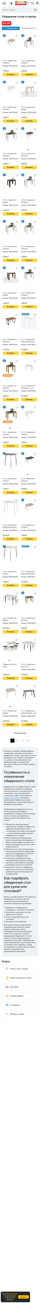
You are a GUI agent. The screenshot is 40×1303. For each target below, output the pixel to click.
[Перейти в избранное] (27, 4)
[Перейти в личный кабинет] (37, 4)
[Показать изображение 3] (30, 149)
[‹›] (29, 137)
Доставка (14, 987)
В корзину (10, 74)
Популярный (8, 375)
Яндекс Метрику (10, 1296)
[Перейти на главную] (20, 3)
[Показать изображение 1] (27, 149)
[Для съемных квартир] (4, 35)
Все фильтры (12, 28)
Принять (23, 1297)
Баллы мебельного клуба (20, 978)
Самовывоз (15, 1005)
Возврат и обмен (17, 1014)
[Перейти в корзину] (32, 4)
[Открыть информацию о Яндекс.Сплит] (11, 69)
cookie (15, 1294)
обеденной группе (11, 798)
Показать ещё (20, 733)
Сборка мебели (16, 996)
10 (27, 740)
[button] (11, 3)
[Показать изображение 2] (10, 660)
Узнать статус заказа (19, 969)
